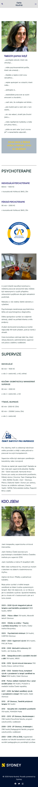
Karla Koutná (19, 3)
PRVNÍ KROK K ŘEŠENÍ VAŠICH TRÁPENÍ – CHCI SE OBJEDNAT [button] (19, 145)
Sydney (19, 779)
